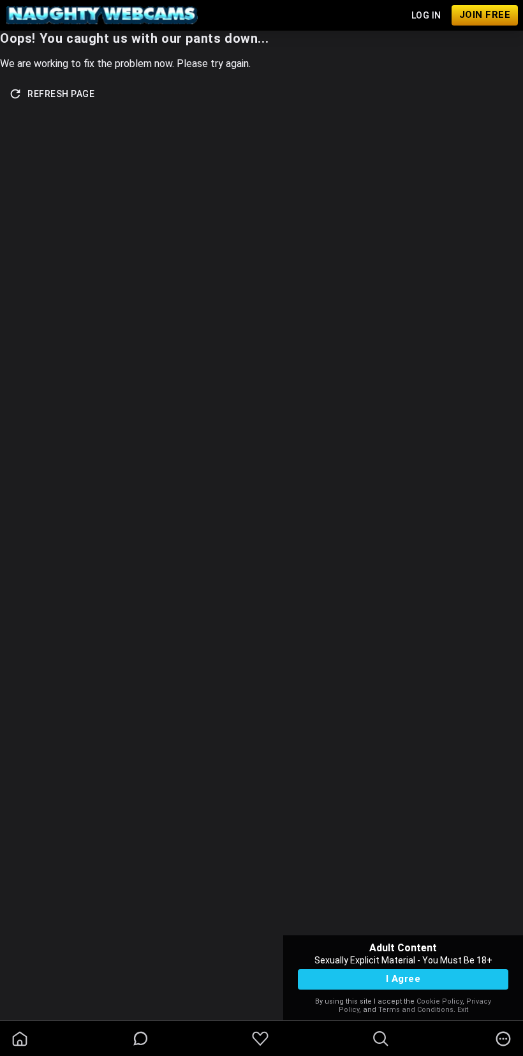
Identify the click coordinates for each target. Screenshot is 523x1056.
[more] (503, 1039)
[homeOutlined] (20, 1039)
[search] (381, 1039)
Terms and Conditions (415, 1010)
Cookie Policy (439, 1001)
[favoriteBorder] (260, 1038)
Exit (462, 1010)
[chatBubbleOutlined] (140, 1038)
